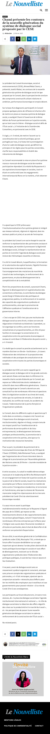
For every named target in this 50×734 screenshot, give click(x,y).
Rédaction (8, 33)
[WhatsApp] (23, 39)
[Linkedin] (29, 39)
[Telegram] (34, 39)
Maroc (5, 16)
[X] (18, 39)
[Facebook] (12, 39)
